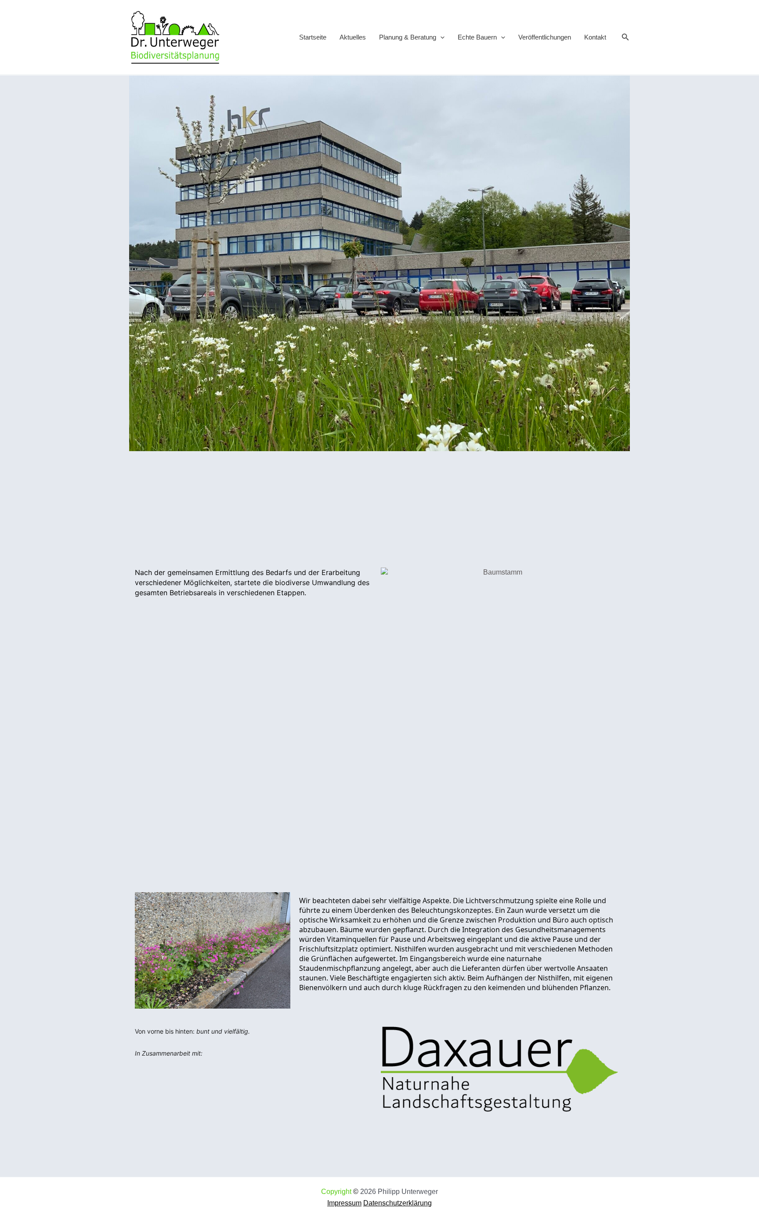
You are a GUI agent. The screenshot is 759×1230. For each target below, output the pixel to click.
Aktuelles (353, 37)
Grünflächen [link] (332, 958)
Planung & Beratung (407, 37)
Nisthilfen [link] (554, 978)
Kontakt (595, 37)
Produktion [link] (517, 920)
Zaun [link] (515, 910)
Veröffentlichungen (544, 37)
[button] (440, 37)
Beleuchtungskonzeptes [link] (451, 910)
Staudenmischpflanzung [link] (339, 968)
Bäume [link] (351, 929)
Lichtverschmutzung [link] (500, 900)
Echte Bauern (477, 37)
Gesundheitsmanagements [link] (560, 929)
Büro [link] (561, 920)
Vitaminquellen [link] (352, 939)
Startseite (312, 37)
